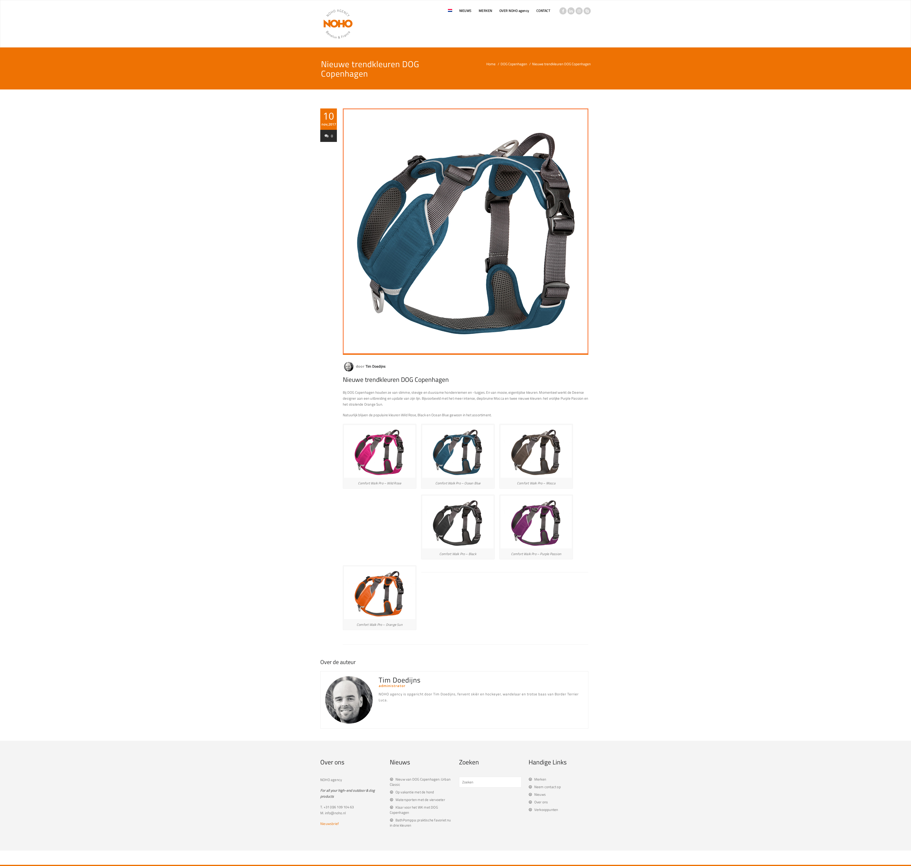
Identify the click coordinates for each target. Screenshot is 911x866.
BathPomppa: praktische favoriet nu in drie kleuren (420, 822)
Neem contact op (547, 787)
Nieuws (540, 794)
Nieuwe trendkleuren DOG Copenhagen (396, 379)
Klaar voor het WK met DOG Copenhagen (414, 810)
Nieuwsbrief (329, 823)
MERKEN (485, 10)
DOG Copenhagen (514, 64)
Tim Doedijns (376, 366)
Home (491, 64)
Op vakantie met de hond (414, 792)
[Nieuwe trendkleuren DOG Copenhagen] (465, 231)
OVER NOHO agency (514, 10)
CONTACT (543, 10)
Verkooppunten (546, 809)
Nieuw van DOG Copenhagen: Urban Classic (420, 782)
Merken (540, 779)
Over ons (541, 802)
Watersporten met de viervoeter (420, 799)
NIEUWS (465, 10)
